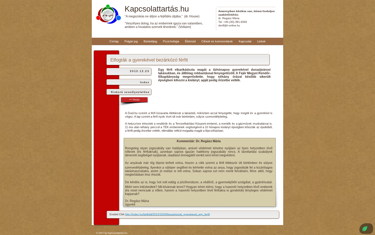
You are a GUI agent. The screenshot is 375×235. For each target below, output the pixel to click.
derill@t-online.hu (229, 25)
